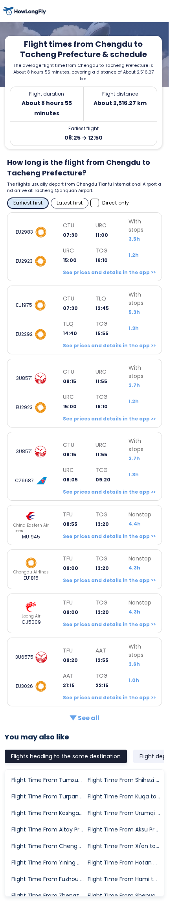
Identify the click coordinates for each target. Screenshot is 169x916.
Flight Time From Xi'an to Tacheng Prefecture (125, 846)
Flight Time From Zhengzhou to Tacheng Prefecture (49, 895)
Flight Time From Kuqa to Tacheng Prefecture (125, 796)
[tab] (66, 756)
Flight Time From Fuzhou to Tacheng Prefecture (49, 879)
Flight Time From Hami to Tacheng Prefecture (125, 879)
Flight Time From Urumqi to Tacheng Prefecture (125, 813)
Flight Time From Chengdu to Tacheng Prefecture (49, 846)
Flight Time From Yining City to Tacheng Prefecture (49, 862)
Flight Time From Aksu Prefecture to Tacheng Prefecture (125, 829)
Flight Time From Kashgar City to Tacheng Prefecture (49, 813)
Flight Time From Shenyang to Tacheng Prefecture (125, 895)
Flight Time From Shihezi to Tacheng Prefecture (125, 780)
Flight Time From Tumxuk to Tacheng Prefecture (49, 780)
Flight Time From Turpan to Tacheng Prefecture (49, 796)
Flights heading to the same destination (66, 756)
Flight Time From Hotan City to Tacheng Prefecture (125, 862)
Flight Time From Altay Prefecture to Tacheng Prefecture (49, 829)
